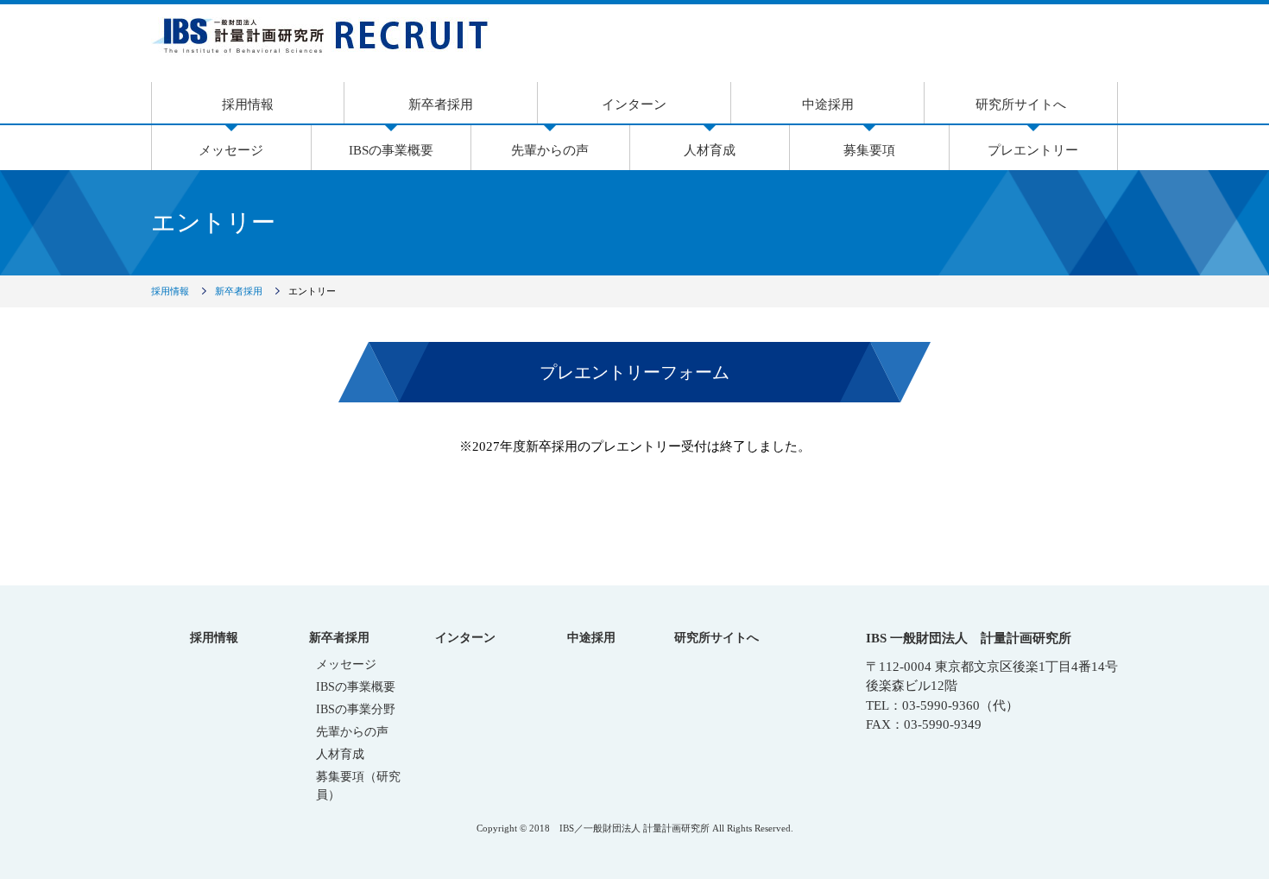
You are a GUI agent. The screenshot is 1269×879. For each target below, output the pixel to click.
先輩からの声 (550, 150)
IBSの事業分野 (355, 709)
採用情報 (248, 104)
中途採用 (828, 104)
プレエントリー (1033, 150)
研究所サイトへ (1020, 104)
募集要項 (869, 150)
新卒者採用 (440, 104)
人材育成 (710, 150)
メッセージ (231, 150)
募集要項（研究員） (358, 785)
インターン (634, 104)
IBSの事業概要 (391, 150)
